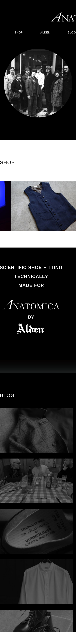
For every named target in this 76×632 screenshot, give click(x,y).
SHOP (19, 32)
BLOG (72, 32)
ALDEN (45, 32)
